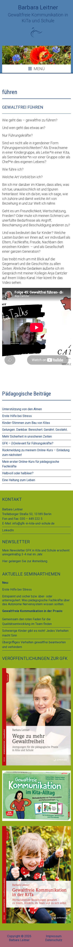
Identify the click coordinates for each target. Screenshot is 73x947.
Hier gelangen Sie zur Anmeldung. (25, 561)
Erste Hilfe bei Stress (17, 416)
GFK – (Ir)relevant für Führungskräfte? (27, 443)
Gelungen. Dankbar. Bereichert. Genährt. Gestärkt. (35, 429)
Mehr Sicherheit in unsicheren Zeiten (27, 436)
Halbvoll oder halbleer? (17, 473)
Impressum (54, 936)
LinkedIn (8, 530)
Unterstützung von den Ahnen (22, 409)
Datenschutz (53, 940)
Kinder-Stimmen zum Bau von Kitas (26, 423)
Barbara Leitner (38, 7)
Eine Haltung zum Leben (18, 480)
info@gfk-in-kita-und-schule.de (33, 523)
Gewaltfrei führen (22, 107)
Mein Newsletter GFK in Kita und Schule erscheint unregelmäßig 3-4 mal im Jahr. (35, 552)
